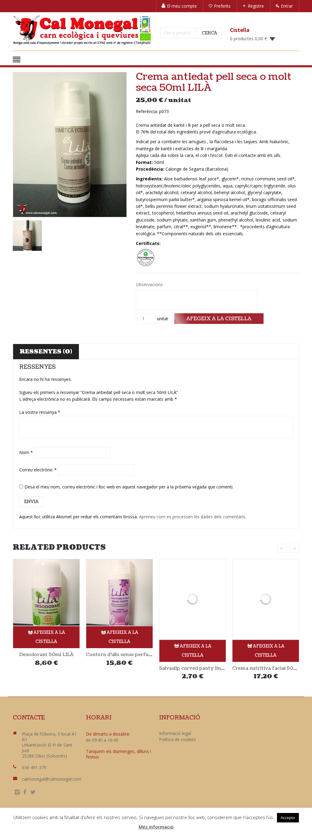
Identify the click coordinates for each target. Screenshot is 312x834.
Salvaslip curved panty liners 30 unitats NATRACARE (222, 668)
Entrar (287, 6)
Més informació (156, 827)
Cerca (209, 33)
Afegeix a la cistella (218, 318)
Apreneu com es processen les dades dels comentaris (192, 517)
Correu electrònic (38, 470)
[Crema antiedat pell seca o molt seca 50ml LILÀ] (70, 144)
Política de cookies (177, 739)
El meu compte (182, 6)
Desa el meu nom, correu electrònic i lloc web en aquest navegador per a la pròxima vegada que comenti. (128, 487)
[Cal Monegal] (82, 30)
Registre (256, 6)
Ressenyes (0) (46, 352)
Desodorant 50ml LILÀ (46, 654)
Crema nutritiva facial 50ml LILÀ (271, 668)
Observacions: (150, 284)
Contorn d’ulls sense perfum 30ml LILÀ (132, 654)
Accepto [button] (288, 817)
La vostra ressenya (39, 412)
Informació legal (175, 733)
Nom (26, 452)
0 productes (248, 38)
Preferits (222, 6)
